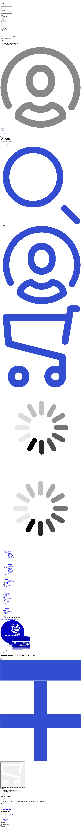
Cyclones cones (10, 578)
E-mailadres (2, 824)
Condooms (5, 595)
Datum (2, 29)
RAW (6, 600)
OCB (6, 604)
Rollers (6, 579)
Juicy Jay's (7, 606)
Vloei (6, 552)
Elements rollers (11, 581)
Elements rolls (10, 572)
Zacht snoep (7, 590)
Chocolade (7, 587)
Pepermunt (7, 588)
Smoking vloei (10, 555)
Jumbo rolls (10, 568)
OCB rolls (9, 569)
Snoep (4, 584)
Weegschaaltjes (6, 594)
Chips (6, 586)
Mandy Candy (8, 605)
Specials (4, 610)
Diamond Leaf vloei (11, 561)
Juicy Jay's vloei (11, 557)
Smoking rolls (10, 570)
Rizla (6, 603)
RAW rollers (10, 580)
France (4, 134)
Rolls (6, 567)
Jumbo (6, 599)
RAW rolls (10, 573)
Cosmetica (5, 596)
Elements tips (10, 566)
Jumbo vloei (10, 553)
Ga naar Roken (8, 551)
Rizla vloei (10, 556)
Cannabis (7, 602)
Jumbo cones (10, 575)
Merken (4, 597)
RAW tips (9, 565)
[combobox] (8, 141)
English (4, 133)
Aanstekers (7, 582)
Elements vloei (10, 558)
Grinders (6, 583)
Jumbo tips (10, 564)
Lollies (6, 591)
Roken (4, 550)
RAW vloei (10, 554)
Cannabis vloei (10, 559)
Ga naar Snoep (8, 585)
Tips (6, 563)
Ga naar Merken (8, 598)
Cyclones (7, 609)
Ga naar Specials (8, 611)
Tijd (2, 30)
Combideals (5, 613)
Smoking (7, 601)
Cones (6, 574)
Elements (7, 608)
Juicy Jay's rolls (10, 571)
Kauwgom (7, 589)
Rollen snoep (7, 593)
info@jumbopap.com (7, 809)
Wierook (6, 612)
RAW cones (10, 576)
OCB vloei (10, 560)
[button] (40, 680)
